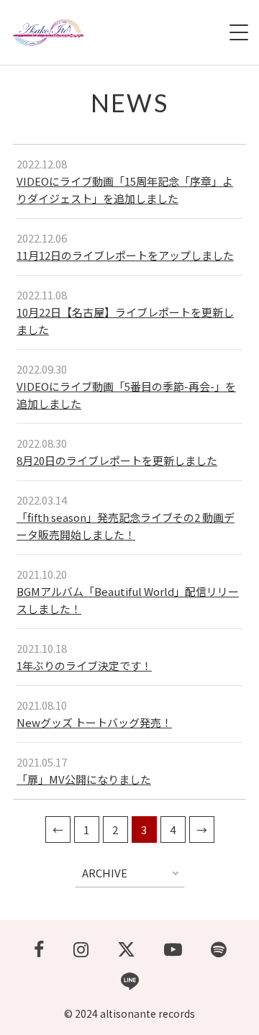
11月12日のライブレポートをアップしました (125, 255)
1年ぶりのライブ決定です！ (84, 665)
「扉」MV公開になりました (84, 779)
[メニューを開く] (239, 32)
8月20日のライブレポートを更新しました (117, 460)
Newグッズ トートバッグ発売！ (94, 722)
